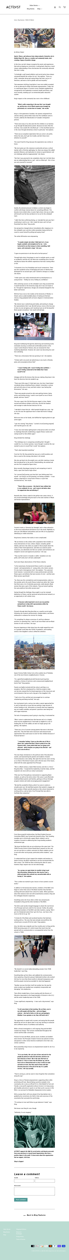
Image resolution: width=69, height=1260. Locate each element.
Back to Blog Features (36, 1215)
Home (15, 20)
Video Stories (34, 5)
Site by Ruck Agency (61, 1251)
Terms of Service (20, 1239)
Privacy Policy (20, 1236)
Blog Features (21, 20)
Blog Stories (30, 9)
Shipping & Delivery (21, 1229)
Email (37, 1177)
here (28, 1157)
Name (16, 1177)
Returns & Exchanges (19, 1233)
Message (17, 1185)
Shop (39, 9)
